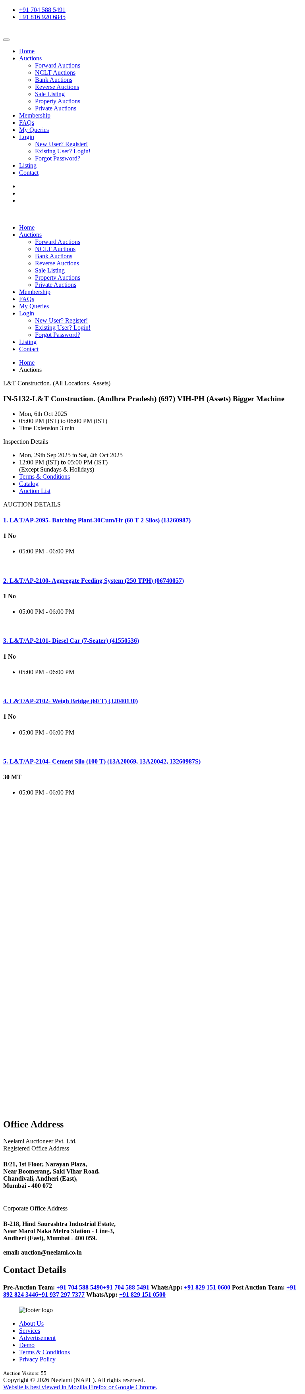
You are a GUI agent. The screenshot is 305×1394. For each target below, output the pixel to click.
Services (29, 1330)
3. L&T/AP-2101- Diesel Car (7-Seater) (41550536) (71, 640)
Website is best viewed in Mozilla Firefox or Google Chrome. (80, 1387)
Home (27, 51)
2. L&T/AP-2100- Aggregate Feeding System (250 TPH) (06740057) (93, 580)
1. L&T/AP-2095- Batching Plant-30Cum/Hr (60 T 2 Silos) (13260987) (97, 520)
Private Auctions (55, 108)
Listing (28, 165)
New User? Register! (61, 144)
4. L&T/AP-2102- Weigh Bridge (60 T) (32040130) (70, 701)
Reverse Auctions (57, 86)
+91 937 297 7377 (61, 1294)
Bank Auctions (53, 79)
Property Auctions (57, 101)
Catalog (29, 483)
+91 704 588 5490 (79, 1287)
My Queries (34, 129)
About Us (31, 1323)
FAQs (26, 122)
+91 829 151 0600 (207, 1287)
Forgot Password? (57, 158)
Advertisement (37, 1337)
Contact (29, 172)
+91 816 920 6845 (42, 17)
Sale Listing (50, 94)
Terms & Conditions (44, 476)
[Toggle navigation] (6, 40)
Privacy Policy (37, 1359)
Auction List (34, 490)
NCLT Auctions (55, 72)
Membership (34, 115)
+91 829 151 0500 (142, 1294)
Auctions (30, 58)
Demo (27, 1345)
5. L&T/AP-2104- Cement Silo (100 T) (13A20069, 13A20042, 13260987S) (102, 761)
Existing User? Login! (63, 151)
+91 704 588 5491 (42, 9)
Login (26, 136)
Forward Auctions (57, 65)
